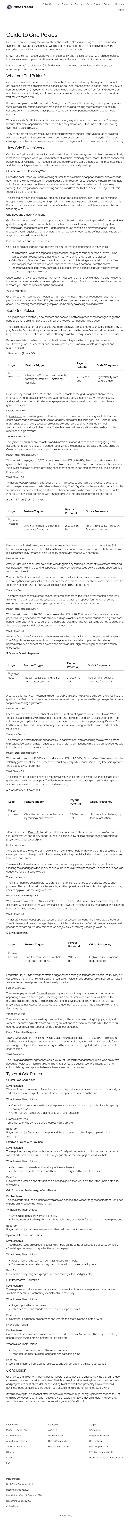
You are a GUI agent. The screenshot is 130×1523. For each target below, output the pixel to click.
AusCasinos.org (23, 7)
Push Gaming (30, 545)
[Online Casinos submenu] (58, 4)
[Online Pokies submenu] (101, 4)
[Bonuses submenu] (71, 4)
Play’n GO (28, 394)
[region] (65, 373)
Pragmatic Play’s (15, 975)
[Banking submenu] (83, 4)
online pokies (14, 86)
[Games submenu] (112, 4)
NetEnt (40, 695)
